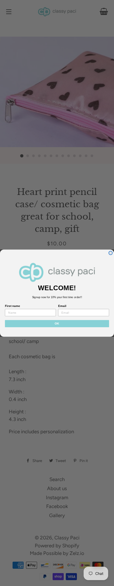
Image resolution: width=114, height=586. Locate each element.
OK (57, 323)
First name (12, 306)
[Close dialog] (111, 253)
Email (62, 306)
